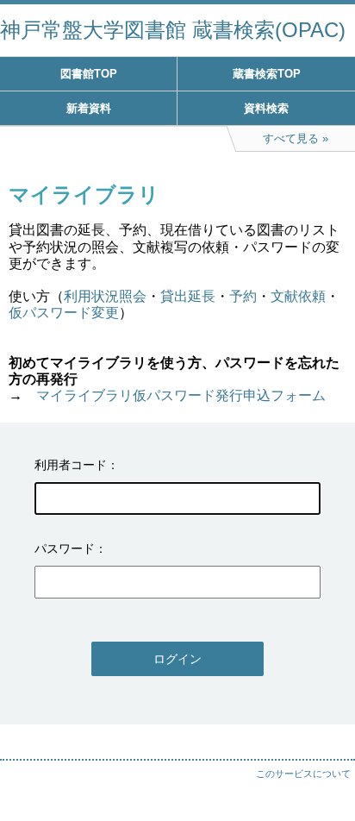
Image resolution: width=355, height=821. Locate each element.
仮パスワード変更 (64, 312)
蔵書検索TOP (267, 73)
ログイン (177, 659)
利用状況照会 (105, 296)
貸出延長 (187, 296)
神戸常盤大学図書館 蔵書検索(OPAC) (173, 29)
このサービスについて (303, 773)
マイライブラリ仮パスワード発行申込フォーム (181, 395)
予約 (243, 296)
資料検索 (266, 108)
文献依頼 (298, 296)
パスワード (64, 548)
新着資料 (88, 108)
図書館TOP (88, 73)
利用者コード (70, 465)
